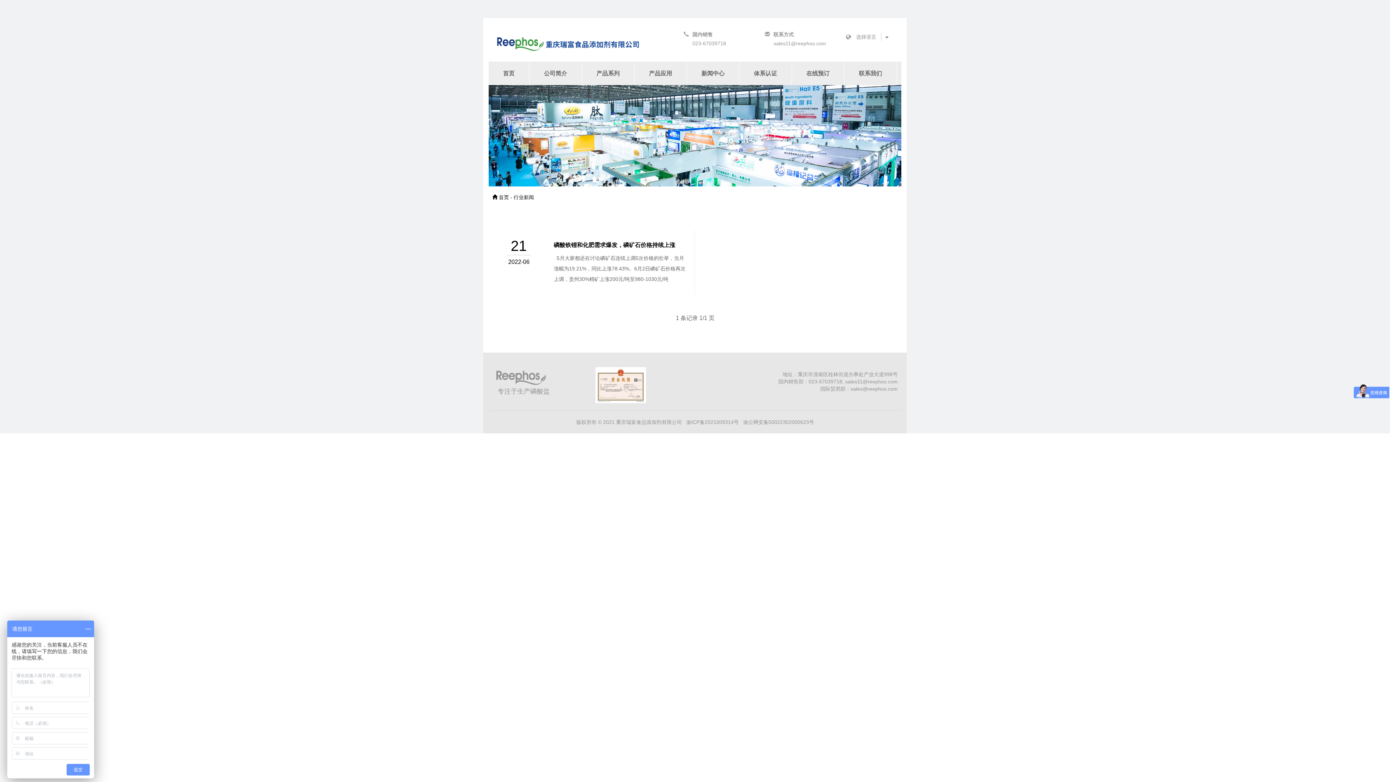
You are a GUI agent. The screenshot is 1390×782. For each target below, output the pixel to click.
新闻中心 (713, 73)
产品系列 (608, 73)
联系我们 (870, 73)
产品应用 (660, 73)
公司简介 (555, 73)
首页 (509, 73)
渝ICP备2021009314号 (712, 422)
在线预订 (818, 73)
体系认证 (765, 73)
